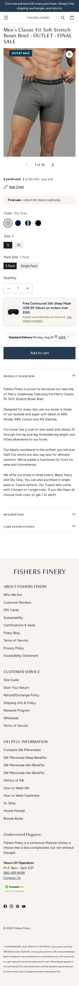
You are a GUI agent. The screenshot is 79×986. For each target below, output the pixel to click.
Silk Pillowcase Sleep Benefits (25, 758)
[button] (14, 888)
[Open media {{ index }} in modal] (39, 102)
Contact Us (12, 878)
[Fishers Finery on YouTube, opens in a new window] (24, 906)
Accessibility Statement (21, 656)
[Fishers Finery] (38, 17)
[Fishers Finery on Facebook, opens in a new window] (5, 906)
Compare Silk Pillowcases (22, 750)
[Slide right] (52, 164)
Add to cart (39, 353)
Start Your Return (16, 688)
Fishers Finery (21, 928)
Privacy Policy (14, 648)
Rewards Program (17, 710)
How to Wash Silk (16, 788)
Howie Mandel (14, 811)
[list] (39, 102)
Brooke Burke (13, 818)
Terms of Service (16, 640)
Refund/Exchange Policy (21, 695)
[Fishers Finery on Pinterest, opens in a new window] (17, 906)
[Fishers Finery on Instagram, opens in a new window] (11, 906)
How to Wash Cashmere (21, 796)
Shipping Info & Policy (20, 703)
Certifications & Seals (19, 625)
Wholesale (11, 718)
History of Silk (14, 780)
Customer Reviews (17, 602)
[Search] (63, 18)
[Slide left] (26, 164)
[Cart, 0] (73, 18)
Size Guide (11, 680)
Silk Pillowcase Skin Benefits (24, 765)
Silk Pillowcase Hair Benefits (24, 773)
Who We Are (13, 595)
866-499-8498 (14, 873)
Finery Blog (12, 633)
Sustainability (13, 618)
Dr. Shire (10, 803)
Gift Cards (11, 610)
